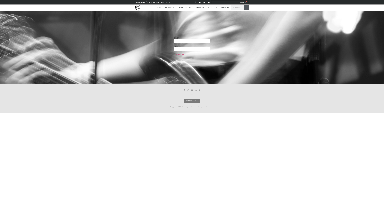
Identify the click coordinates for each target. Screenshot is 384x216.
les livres (168, 7)
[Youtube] (200, 2)
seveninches (199, 7)
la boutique (212, 7)
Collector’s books (184, 7)
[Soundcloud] (204, 2)
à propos (158, 7)
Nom (176, 46)
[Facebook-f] (191, 2)
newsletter (225, 7)
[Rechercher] (246, 7)
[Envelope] (208, 2)
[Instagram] (195, 2)
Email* (176, 38)
